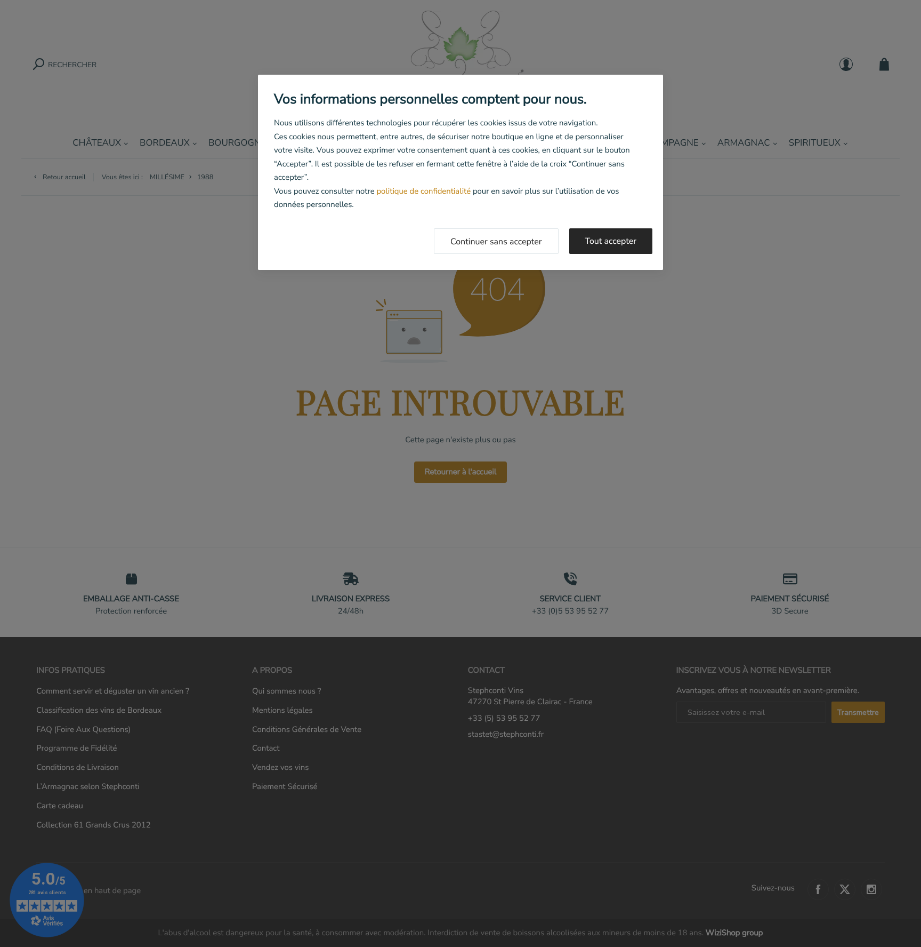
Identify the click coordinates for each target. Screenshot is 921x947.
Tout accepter (611, 241)
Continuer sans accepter (496, 242)
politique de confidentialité (423, 191)
